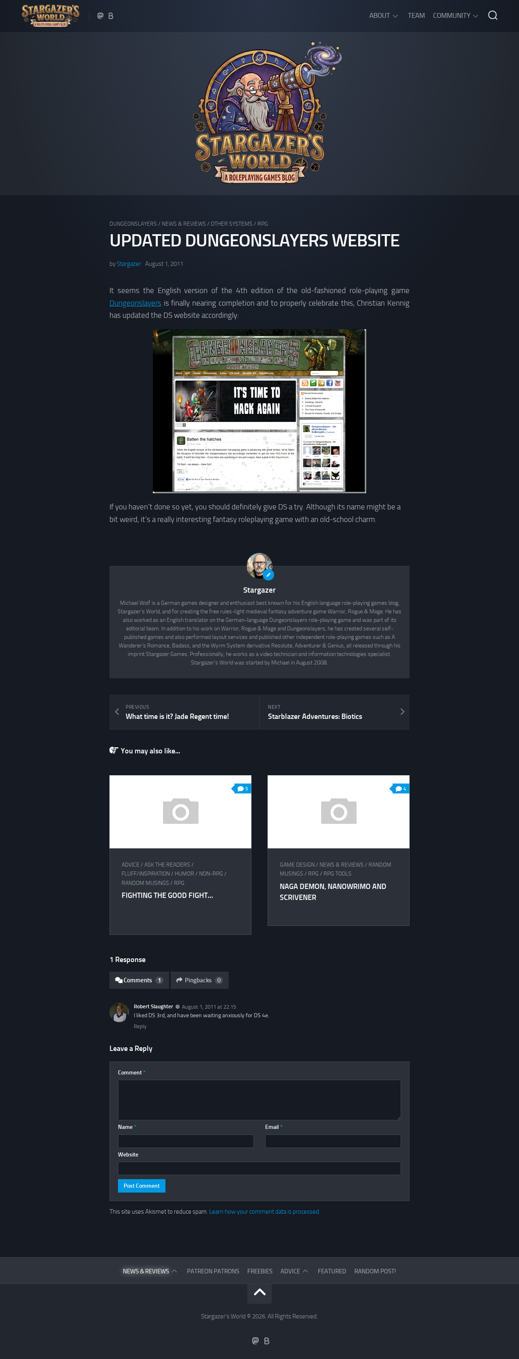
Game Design (297, 864)
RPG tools (338, 873)
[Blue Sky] (111, 15)
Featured (332, 1271)
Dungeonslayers (133, 223)
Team (416, 15)
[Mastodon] (100, 15)
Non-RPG (211, 873)
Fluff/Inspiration (146, 873)
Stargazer (129, 263)
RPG (262, 223)
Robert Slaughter (153, 1006)
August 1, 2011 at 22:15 (209, 1007)
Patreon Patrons (213, 1271)
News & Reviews (184, 223)
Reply (140, 1026)
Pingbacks (203, 980)
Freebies (259, 1271)
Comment (132, 1072)
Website (128, 1154)
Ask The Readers (167, 864)
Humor (184, 873)
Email (274, 1127)
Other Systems (232, 223)
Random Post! (375, 1271)
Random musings (145, 883)
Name (127, 1127)
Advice (130, 864)
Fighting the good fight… (167, 895)
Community (451, 15)
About (379, 15)
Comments (142, 980)
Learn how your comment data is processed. (264, 1211)
